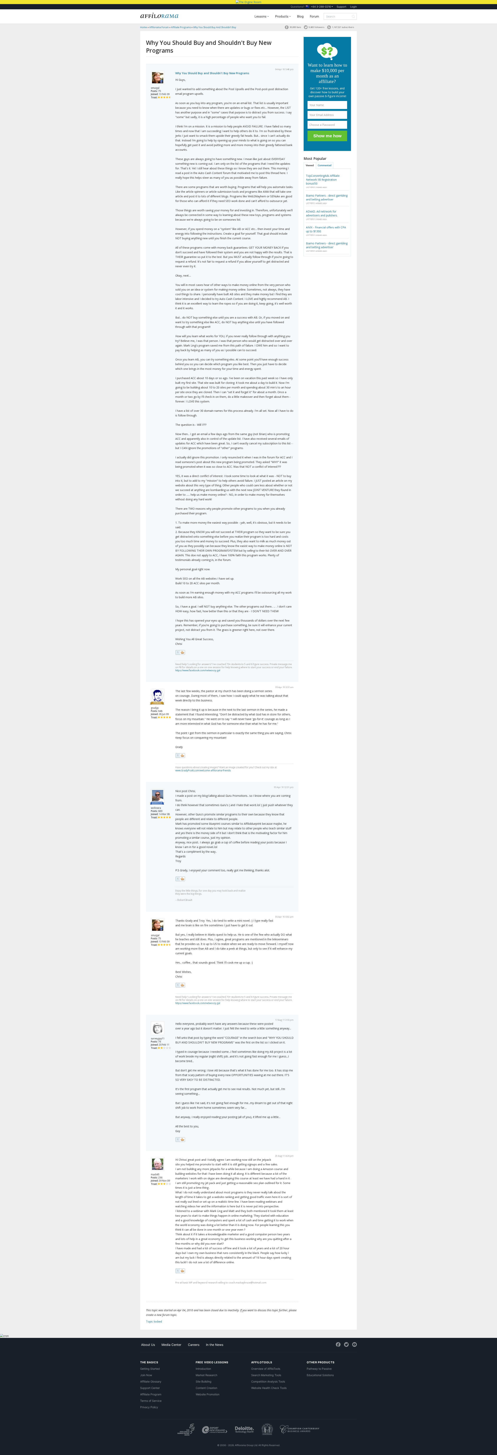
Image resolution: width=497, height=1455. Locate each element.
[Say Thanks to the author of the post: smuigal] (180, 652)
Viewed (310, 165)
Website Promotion (207, 1394)
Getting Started (150, 1368)
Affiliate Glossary (150, 1381)
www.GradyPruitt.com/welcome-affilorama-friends (203, 770)
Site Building (203, 1381)
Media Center (171, 1345)
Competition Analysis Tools (268, 1381)
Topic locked (154, 1321)
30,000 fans (295, 27)
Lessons (261, 16)
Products (282, 16)
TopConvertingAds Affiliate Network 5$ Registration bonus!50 (323, 179)
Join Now (146, 1375)
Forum (314, 16)
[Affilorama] (159, 15)
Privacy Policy (149, 1407)
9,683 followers (316, 27)
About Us (148, 1345)
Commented (324, 165)
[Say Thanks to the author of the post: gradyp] (180, 755)
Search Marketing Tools (266, 1375)
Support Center (150, 1388)
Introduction (203, 1368)
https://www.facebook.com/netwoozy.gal (197, 670)
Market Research (206, 1375)
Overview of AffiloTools (265, 1368)
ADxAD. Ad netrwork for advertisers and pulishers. (322, 213)
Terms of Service (151, 1400)
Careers (193, 1345)
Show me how (327, 135)
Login (353, 6)
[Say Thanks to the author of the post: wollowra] (180, 879)
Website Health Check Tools (269, 1388)
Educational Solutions (320, 1375)
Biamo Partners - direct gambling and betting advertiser (327, 197)
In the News (214, 1345)
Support (341, 6)
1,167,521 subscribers (343, 27)
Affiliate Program (150, 1394)
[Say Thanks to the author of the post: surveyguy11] (180, 1139)
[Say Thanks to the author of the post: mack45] (180, 1271)
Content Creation (206, 1388)
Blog (300, 16)
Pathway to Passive (319, 1368)
